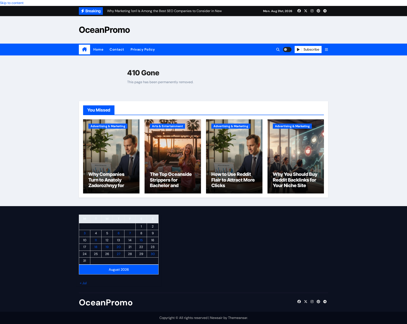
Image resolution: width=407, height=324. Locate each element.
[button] (326, 50)
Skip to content (12, 3)
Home (98, 49)
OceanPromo (104, 30)
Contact (117, 49)
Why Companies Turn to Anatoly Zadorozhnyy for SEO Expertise (106, 182)
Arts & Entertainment (167, 126)
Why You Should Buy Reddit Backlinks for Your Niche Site (295, 179)
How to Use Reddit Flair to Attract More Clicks (233, 179)
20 (119, 247)
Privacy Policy (143, 49)
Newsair (216, 318)
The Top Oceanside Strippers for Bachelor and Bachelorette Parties (172, 182)
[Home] (84, 49)
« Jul (83, 283)
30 (153, 254)
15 (141, 240)
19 (107, 247)
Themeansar (237, 318)
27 (118, 254)
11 (96, 240)
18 (95, 247)
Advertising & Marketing (108, 126)
